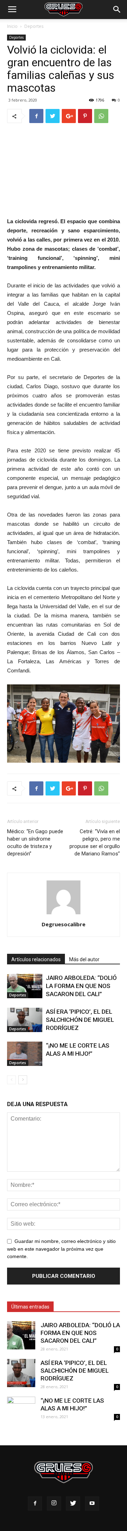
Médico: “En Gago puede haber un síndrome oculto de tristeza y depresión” (35, 842)
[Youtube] (92, 1503)
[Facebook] (35, 1503)
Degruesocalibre (63, 924)
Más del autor (84, 959)
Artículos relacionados (36, 959)
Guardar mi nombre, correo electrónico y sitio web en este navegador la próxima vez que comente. (61, 1248)
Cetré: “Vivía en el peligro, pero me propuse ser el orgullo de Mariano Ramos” (94, 842)
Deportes (33, 26)
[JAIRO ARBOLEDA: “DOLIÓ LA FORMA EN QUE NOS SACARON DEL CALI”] (24, 986)
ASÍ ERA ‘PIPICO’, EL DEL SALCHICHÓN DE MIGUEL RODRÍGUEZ (80, 1019)
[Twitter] (73, 1503)
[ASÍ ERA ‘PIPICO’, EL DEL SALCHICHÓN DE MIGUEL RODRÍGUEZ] (24, 1020)
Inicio (12, 26)
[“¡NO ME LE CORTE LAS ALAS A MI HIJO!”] (24, 1054)
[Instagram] (54, 1503)
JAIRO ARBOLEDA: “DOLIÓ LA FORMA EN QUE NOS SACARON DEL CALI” (81, 986)
